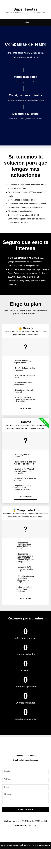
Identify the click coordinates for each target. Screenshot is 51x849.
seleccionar (26, 408)
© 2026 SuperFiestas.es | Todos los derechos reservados (25, 845)
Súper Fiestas (25, 9)
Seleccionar (26, 598)
